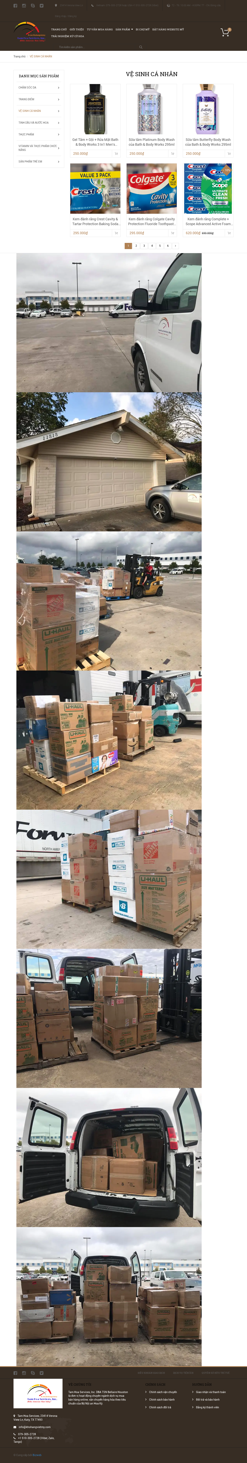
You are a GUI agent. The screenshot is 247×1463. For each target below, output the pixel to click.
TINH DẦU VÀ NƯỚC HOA (34, 122)
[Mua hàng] (116, 153)
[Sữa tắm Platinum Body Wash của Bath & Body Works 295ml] (152, 109)
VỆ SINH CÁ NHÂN (30, 110)
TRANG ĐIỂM (26, 99)
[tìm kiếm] (140, 47)
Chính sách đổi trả (160, 1407)
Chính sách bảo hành (162, 1399)
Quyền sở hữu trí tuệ (216, 1372)
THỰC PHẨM (26, 134)
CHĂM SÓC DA (27, 87)
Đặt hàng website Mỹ (168, 29)
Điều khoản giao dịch (151, 1372)
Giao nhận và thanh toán (211, 1392)
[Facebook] (15, 5)
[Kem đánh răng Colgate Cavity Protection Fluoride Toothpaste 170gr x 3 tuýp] (152, 188)
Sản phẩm (123, 29)
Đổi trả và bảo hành (208, 1399)
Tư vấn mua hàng (100, 29)
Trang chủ (59, 29)
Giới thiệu (77, 29)
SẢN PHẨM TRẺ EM (30, 161)
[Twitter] (41, 5)
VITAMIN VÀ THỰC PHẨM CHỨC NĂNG (38, 148)
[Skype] (33, 5)
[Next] (175, 246)
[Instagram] (24, 5)
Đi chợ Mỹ (143, 29)
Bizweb (37, 1455)
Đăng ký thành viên (207, 1407)
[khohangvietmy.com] (29, 23)
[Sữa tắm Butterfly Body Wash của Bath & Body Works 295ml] (208, 109)
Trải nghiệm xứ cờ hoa (67, 36)
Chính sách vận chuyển (163, 1392)
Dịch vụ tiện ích (183, 1372)
